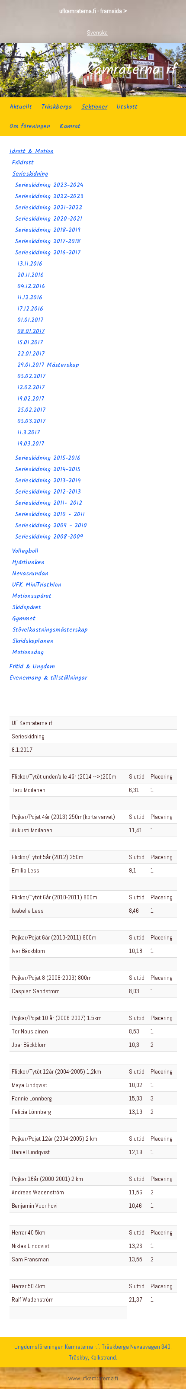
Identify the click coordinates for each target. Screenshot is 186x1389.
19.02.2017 (30, 399)
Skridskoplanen (33, 641)
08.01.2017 (31, 331)
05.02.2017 (31, 376)
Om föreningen (30, 126)
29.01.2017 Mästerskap (48, 365)
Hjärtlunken (28, 562)
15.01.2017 (30, 342)
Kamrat (70, 126)
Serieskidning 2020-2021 (48, 219)
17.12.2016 (30, 309)
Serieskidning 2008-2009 (49, 537)
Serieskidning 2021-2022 (48, 207)
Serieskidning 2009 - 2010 (51, 525)
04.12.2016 (31, 286)
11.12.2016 (29, 297)
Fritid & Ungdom (32, 666)
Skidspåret (26, 607)
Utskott (127, 107)
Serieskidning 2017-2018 (47, 241)
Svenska (97, 32)
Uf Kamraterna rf (120, 70)
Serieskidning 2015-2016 (47, 458)
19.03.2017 (30, 444)
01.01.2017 (30, 320)
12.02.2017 (31, 387)
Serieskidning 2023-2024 (49, 185)
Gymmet (23, 618)
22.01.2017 (31, 354)
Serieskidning (30, 174)
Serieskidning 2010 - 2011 (50, 514)
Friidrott (23, 162)
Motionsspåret (31, 596)
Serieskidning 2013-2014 (48, 480)
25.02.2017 (31, 410)
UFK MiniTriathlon (36, 585)
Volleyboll (25, 551)
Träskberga (57, 107)
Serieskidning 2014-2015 (47, 469)
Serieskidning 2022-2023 (49, 196)
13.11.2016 (29, 264)
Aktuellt (21, 107)
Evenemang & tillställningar (48, 678)
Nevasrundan (30, 573)
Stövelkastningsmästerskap (50, 630)
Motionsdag (28, 652)
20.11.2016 (30, 275)
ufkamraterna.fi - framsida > (93, 11)
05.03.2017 (31, 421)
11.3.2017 (28, 432)
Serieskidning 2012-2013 (48, 492)
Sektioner (94, 107)
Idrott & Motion (32, 151)
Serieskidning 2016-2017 (47, 252)
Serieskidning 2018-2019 (47, 230)
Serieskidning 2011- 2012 (48, 503)
